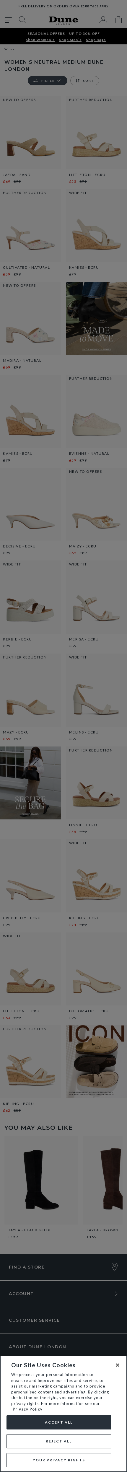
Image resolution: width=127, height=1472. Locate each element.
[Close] (117, 1365)
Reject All (59, 1441)
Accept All (59, 1422)
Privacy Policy (28, 1409)
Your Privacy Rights (59, 1460)
